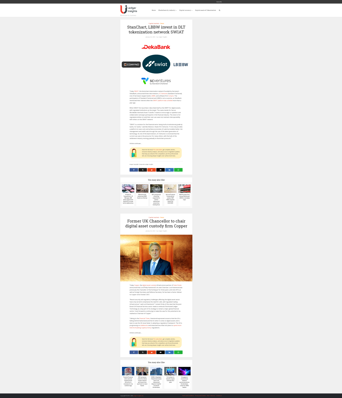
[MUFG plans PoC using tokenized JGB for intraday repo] (184, 188)
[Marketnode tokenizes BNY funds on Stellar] (142, 188)
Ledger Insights (162, 37)
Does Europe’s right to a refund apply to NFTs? (169, 394)
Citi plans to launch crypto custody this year (170, 379)
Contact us (219, 395)
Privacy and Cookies (200, 395)
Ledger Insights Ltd (138, 395)
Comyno (171, 96)
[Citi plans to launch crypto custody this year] (170, 371)
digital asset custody (149, 285)
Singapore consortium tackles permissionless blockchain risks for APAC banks (184, 382)
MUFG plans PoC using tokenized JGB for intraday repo (184, 197)
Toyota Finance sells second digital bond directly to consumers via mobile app (128, 381)
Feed (208, 395)
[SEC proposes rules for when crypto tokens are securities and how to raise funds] (142, 371)
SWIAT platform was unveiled (163, 100)
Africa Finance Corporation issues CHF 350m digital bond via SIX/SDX (170, 199)
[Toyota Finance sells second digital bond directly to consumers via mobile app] (128, 371)
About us (212, 395)
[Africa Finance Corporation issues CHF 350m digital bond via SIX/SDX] (170, 188)
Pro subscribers (157, 149)
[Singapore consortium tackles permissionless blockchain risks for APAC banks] (184, 371)
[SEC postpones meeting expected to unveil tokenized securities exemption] (156, 188)
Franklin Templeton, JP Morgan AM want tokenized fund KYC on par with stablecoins (128, 199)
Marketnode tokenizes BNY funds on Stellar (142, 196)
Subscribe (219, 2)
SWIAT (136, 91)
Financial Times (144, 318)
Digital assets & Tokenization (205, 10)
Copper (136, 285)
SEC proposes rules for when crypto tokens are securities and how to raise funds (142, 381)
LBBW (153, 96)
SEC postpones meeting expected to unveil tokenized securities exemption (156, 200)
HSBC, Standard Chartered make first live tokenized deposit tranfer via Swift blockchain (156, 382)
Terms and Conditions (188, 395)
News (154, 10)
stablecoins (144, 325)
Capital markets (154, 23)
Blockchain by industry (166, 10)
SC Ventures (163, 94)
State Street (177, 285)
